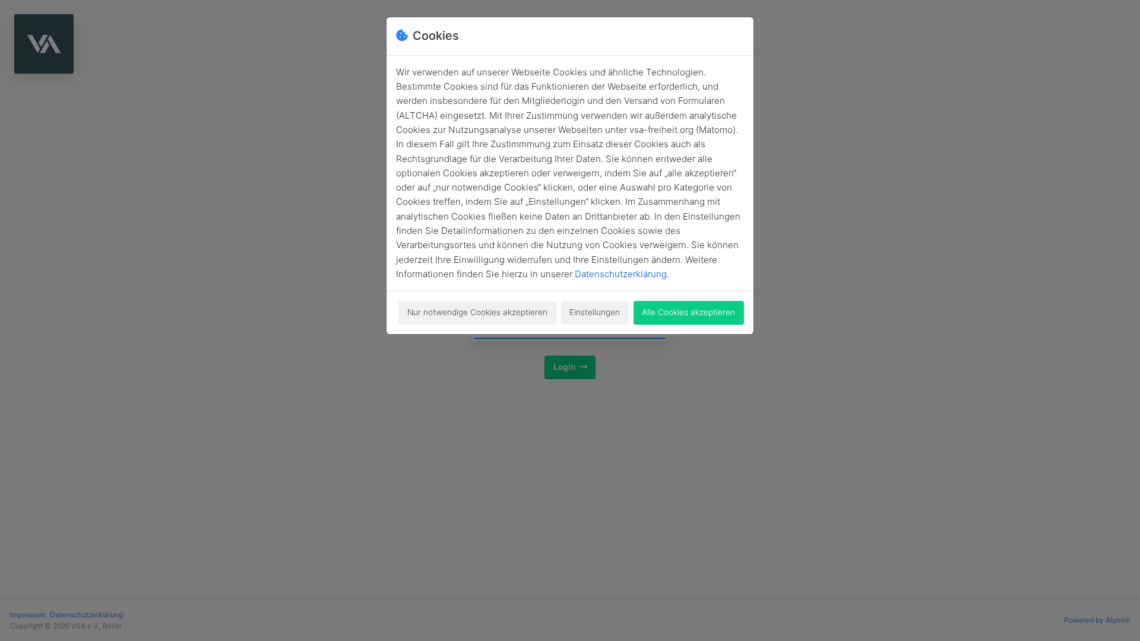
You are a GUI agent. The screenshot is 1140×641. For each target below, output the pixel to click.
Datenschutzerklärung (621, 274)
